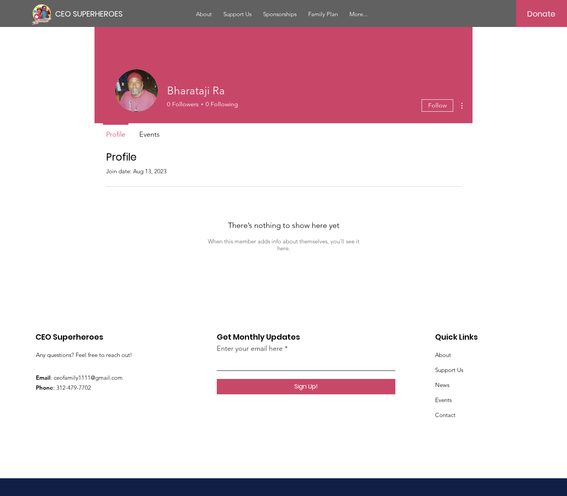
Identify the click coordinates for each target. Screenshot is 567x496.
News (442, 385)
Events (443, 400)
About (443, 355)
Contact (445, 415)
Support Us (449, 370)
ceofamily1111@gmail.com (88, 377)
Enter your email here (250, 348)
